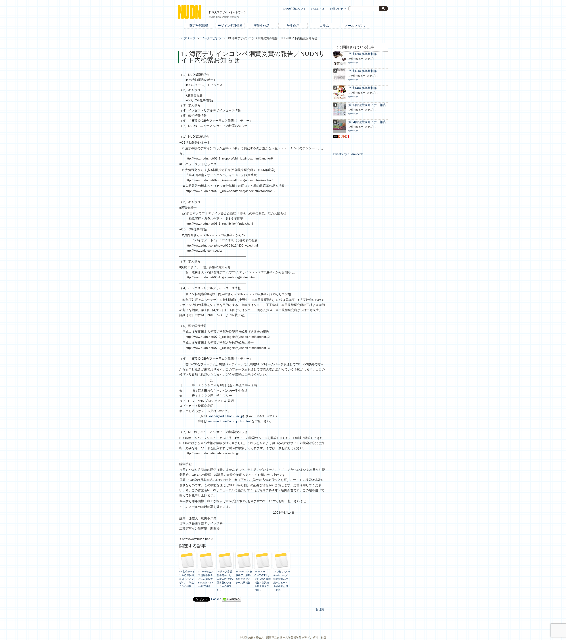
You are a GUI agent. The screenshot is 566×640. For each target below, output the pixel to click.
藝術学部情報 (198, 25)
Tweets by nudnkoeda (348, 154)
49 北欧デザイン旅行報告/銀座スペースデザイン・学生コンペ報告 (187, 578)
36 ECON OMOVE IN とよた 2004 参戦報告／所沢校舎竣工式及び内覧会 (262, 580)
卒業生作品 (261, 25)
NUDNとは (318, 9)
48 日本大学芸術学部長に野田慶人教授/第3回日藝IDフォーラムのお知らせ (225, 580)
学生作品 (293, 25)
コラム (324, 25)
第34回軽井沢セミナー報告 (367, 122)
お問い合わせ (338, 9)
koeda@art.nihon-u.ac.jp (225, 416)
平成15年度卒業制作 (362, 71)
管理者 (320, 609)
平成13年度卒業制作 (362, 54)
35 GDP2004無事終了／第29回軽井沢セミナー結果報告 (244, 577)
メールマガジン (356, 25)
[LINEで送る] (231, 599)
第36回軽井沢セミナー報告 (367, 105)
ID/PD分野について (294, 9)
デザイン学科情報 (230, 25)
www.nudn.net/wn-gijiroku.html (229, 421)
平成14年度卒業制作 (362, 88)
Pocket (216, 599)
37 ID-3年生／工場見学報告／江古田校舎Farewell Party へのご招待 (206, 578)
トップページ (186, 38)
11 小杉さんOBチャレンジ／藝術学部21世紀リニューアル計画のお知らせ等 (281, 580)
